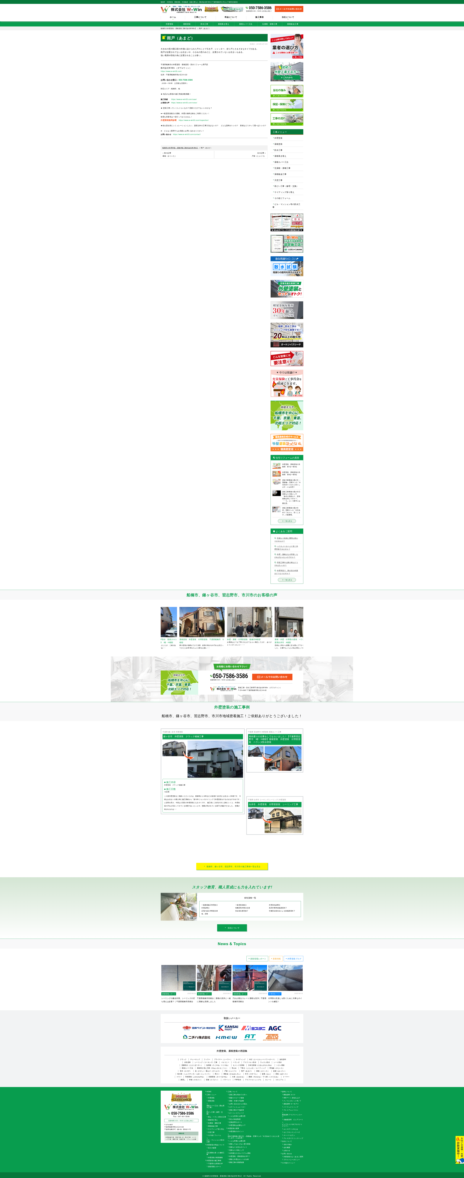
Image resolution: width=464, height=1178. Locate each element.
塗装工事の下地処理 (236, 1110)
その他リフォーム (282, 198)
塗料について (287, 1092)
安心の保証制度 (235, 1119)
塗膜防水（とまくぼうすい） (192, 1065)
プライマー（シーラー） (223, 1059)
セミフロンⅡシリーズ (292, 1132)
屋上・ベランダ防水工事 (217, 1117)
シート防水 (278, 1062)
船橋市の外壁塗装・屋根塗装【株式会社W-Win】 (224, 1176)
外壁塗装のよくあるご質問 (293, 1157)
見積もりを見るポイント (238, 1147)
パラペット (227, 1079)
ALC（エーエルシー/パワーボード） (262, 1059)
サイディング (241, 1059)
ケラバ (179, 1077)
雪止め (234, 1068)
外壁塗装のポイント (236, 1131)
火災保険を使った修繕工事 (216, 1153)
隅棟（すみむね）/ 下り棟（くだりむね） (264, 1077)
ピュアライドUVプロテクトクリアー (292, 1125)
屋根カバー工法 (245, 24)
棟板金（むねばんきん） (233, 1074)
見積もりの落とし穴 (236, 1150)
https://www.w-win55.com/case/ (184, 99)
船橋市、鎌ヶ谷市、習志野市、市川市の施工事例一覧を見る (234, 866)
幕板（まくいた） (262, 1071)
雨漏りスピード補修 (236, 1098)
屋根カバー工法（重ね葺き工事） (216, 1106)
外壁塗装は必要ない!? (237, 1125)
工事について (232, 1092)
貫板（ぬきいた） (282, 1074)
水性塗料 (187, 1062)
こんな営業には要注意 (237, 1141)
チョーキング (195, 1059)
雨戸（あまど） (247, 1071)
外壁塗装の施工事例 (214, 1161)
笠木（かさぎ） (185, 1071)
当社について (233, 927)
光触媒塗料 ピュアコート (293, 1120)
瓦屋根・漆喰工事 (269, 24)
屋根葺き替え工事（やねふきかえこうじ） (212, 1068)
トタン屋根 (280, 1065)
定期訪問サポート (235, 1122)
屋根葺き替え (223, 24)
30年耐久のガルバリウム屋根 (240, 1153)
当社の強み (288, 1144)
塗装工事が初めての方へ (238, 1095)
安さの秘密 (212, 1148)
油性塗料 (282, 1059)
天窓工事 (278, 180)
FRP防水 (238, 1079)
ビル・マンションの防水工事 (216, 1141)
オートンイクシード (236, 1113)
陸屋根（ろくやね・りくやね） (217, 1065)
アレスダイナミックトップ (293, 1138)
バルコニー (225, 1062)
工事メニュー (211, 1095)
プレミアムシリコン (291, 1110)
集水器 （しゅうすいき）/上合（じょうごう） (194, 1074)
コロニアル (279, 1079)
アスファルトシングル (253, 1079)
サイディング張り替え (284, 192)
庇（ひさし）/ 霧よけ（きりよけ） (208, 1071)
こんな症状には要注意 (237, 1116)
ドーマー (286, 1077)
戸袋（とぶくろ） (230, 1071)
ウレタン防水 (265, 1062)
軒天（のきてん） (251, 1074)
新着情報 (277, 958)
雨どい (217, 1074)
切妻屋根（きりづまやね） (218, 1077)
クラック (183, 1059)
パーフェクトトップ (291, 1107)
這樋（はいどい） (279, 1071)
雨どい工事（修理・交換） (286, 186)
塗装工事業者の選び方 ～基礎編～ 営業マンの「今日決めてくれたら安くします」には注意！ (253, 1137)
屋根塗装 (187, 24)
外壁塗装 (169, 24)
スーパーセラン (289, 1135)
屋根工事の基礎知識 (236, 1162)
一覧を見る (288, 521)
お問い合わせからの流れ (238, 1104)
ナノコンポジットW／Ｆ (292, 1101)
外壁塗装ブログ (294, 958)
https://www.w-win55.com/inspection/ (194, 120)
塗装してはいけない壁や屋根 (239, 1144)
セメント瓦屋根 (238, 1065)
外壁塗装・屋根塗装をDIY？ (239, 1156)
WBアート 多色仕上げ (292, 1098)
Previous (159, 628)
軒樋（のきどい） (195, 1079)
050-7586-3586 (260, 8)
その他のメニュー (288, 1163)
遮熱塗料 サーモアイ (291, 1104)
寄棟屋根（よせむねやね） (195, 1077)
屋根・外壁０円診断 (236, 1101)
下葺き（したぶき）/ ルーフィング (253, 1068)
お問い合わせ (287, 1154)
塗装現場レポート (258, 958)
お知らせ (287, 1151)
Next (305, 628)
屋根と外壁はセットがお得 (239, 1159)
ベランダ (236, 1062)
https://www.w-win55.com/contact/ (187, 134)
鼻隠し (183, 1079)
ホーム (173, 17)
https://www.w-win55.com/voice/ (184, 102)
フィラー (207, 1059)
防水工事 (204, 24)
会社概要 (287, 1148)
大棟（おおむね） (238, 1077)
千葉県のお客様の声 (215, 1164)
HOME (209, 1092)
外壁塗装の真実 (233, 1128)
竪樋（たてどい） (212, 1079)
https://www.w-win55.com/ (171, 71)
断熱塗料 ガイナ (290, 1095)
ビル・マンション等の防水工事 (286, 205)
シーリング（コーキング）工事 (206, 1062)
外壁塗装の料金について (216, 1145)
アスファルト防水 (249, 1062)
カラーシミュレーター (237, 1107)
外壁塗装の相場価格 (215, 1158)
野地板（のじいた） (277, 1068)
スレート (268, 1079)
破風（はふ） (267, 1074)
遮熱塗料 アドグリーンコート (292, 1115)
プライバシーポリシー (292, 1160)
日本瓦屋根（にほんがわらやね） (260, 1065)
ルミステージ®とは (291, 1129)
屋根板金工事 (292, 24)
